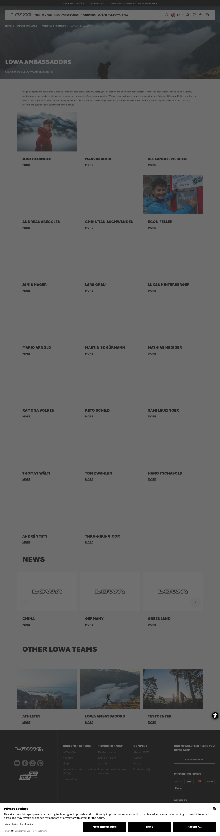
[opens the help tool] (215, 715)
